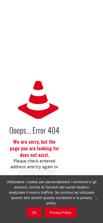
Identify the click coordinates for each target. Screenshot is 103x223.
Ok (34, 212)
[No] (96, 199)
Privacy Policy (60, 212)
